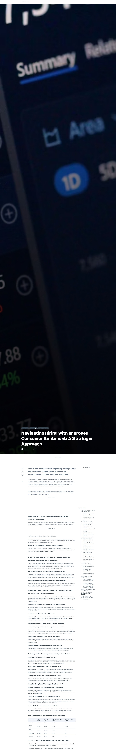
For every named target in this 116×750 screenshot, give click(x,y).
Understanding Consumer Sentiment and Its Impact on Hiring (88, 511)
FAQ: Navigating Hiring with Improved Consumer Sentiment (87, 597)
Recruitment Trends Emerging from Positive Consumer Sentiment (87, 537)
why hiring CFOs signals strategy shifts (36, 693)
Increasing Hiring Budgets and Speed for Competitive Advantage (89, 530)
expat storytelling (65, 680)
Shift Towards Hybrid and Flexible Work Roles (88, 540)
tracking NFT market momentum (55, 712)
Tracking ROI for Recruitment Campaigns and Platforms (88, 587)
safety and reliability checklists (35, 663)
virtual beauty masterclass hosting (52, 609)
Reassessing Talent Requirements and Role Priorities (87, 526)
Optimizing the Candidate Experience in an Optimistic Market (87, 564)
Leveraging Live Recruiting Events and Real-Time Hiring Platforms (88, 544)
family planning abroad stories (39, 633)
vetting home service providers (49, 702)
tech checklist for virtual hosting (64, 672)
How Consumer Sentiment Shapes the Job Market (88, 515)
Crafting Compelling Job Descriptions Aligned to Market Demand (87, 554)
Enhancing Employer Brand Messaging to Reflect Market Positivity (88, 534)
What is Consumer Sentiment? (89, 513)
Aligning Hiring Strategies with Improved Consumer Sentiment (87, 522)
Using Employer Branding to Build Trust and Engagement (88, 557)
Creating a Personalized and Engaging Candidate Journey (88, 574)
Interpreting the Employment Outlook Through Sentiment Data (88, 519)
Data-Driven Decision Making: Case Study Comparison (88, 590)
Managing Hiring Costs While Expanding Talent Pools (86, 577)
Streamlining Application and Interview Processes (88, 567)
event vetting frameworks (54, 577)
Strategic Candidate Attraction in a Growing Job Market (87, 550)
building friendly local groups (61, 650)
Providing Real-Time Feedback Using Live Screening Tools (87, 570)
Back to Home (26, 1)
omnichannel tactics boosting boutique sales (51, 568)
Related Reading (86, 599)
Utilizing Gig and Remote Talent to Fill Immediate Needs (89, 584)
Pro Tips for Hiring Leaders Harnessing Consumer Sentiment (86, 593)
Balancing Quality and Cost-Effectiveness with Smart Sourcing (88, 580)
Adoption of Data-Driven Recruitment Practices (88, 547)
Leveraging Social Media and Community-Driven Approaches (88, 561)
